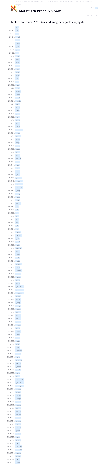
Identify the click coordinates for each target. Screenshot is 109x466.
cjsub (18, 197)
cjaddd (18, 424)
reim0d (18, 440)
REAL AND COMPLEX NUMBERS (34, 1)
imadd (18, 149)
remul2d (19, 447)
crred (18, 459)
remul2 (18, 136)
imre (17, 66)
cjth (17, 50)
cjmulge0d (19, 386)
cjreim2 (19, 235)
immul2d (19, 450)
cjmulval (19, 184)
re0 (17, 207)
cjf (17, 53)
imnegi (18, 299)
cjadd (18, 171)
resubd (18, 411)
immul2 (18, 158)
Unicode (95, 15)
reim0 (18, 98)
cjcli (18, 261)
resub (18, 126)
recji (18, 280)
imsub (18, 152)
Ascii (88, 15)
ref (17, 78)
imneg (18, 146)
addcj (18, 194)
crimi (18, 338)
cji (17, 229)
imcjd (18, 376)
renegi (18, 296)
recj (17, 117)
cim (17, 34)
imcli (18, 258)
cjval (18, 46)
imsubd (18, 415)
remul (18, 133)
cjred (18, 443)
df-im (18, 43)
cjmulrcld (19, 379)
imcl (17, 75)
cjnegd (18, 395)
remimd (18, 354)
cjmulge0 (19, 187)
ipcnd (18, 431)
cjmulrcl (19, 181)
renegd (18, 389)
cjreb (18, 114)
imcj (17, 142)
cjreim (18, 232)
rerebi (18, 274)
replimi (19, 264)
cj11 (17, 239)
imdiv (18, 162)
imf (17, 82)
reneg (18, 120)
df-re (18, 40)
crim (17, 88)
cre (17, 30)
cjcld (18, 347)
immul (18, 155)
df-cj (18, 37)
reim (17, 69)
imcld (18, 344)
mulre (18, 107)
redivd (18, 453)
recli (18, 255)
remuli (18, 315)
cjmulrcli (19, 287)
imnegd (18, 392)
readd (18, 123)
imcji (18, 283)
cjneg (18, 190)
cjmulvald (19, 383)
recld (18, 341)
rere (17, 110)
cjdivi (18, 331)
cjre (17, 165)
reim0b (18, 101)
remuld (18, 418)
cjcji (18, 267)
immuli (18, 319)
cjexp (18, 200)
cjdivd (18, 434)
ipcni (18, 328)
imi (17, 223)
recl (17, 72)
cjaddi (18, 322)
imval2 (18, 203)
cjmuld (18, 427)
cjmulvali (19, 290)
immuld (18, 421)
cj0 (17, 226)
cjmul (18, 174)
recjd (18, 373)
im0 (17, 210)
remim (18, 94)
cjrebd (18, 367)
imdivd (18, 456)
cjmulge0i (19, 293)
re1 (17, 213)
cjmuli (18, 325)
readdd (18, 405)
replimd (19, 351)
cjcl (17, 56)
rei (17, 219)
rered (18, 437)
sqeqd (18, 251)
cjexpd (18, 402)
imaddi (18, 312)
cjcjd (18, 357)
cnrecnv (19, 248)
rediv (18, 139)
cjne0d (18, 370)
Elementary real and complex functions (60, 1)
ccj (96, 8)
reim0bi (19, 271)
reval (18, 59)
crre (17, 85)
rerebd (18, 363)
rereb (18, 104)
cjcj (17, 168)
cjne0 (18, 242)
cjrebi (18, 277)
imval (18, 62)
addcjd (18, 399)
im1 (17, 216)
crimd (18, 463)
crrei (18, 335)
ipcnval (19, 178)
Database (18, 1)
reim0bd (19, 360)
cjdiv (18, 245)
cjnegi (18, 303)
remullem (19, 130)
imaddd (18, 408)
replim (18, 91)
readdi (18, 309)
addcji (18, 306)
